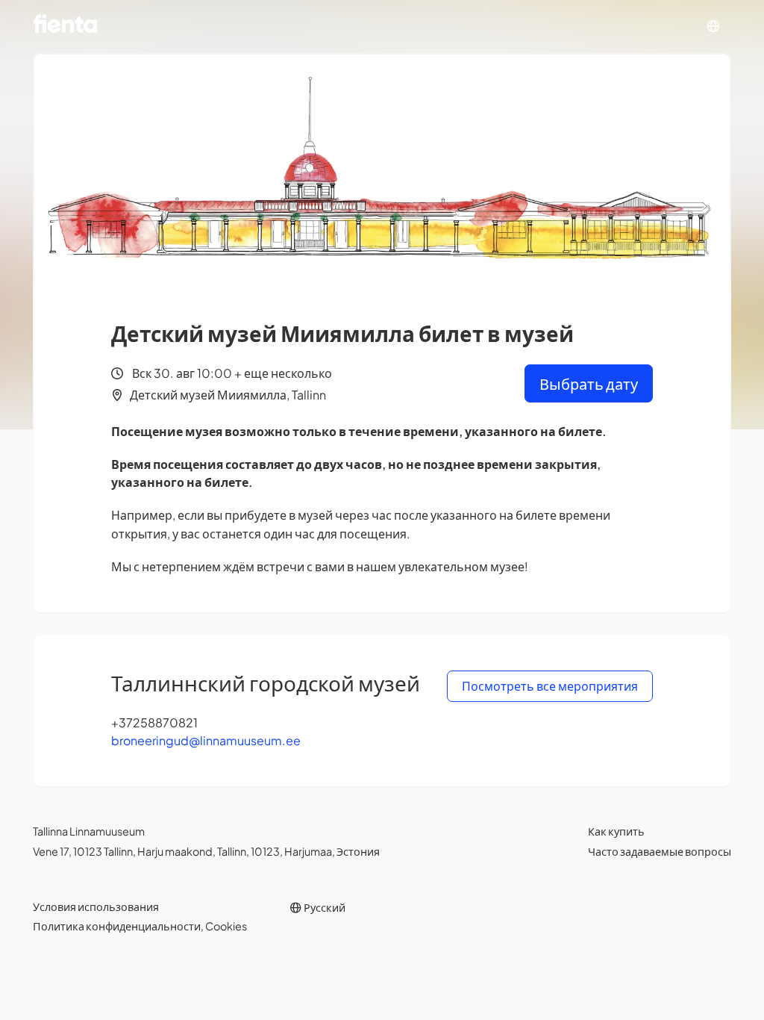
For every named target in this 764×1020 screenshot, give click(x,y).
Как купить (616, 831)
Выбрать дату (588, 383)
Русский (323, 907)
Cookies (226, 926)
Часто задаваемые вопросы (659, 851)
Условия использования (96, 906)
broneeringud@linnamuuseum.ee (206, 740)
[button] (713, 26)
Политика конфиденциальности (117, 926)
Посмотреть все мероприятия (550, 686)
